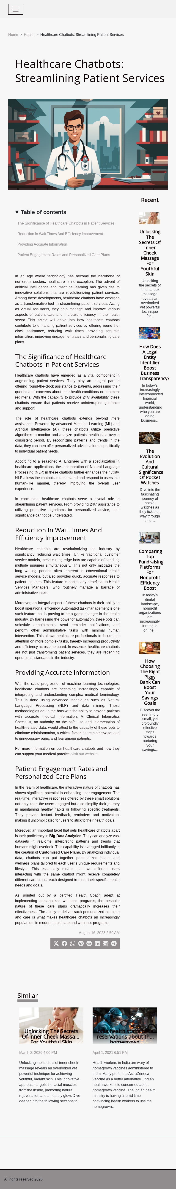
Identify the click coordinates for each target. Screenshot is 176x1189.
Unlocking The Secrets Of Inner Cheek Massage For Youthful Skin (150, 252)
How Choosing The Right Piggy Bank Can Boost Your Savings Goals (150, 682)
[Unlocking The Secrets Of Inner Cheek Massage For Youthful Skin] (149, 218)
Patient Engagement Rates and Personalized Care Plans (63, 255)
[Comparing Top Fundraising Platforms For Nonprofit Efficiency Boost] (149, 538)
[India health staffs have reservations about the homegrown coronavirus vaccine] (125, 1025)
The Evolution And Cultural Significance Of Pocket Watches (151, 467)
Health (29, 35)
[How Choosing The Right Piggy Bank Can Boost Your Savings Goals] (149, 648)
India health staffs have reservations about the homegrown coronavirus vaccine (124, 1039)
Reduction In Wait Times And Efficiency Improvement (60, 234)
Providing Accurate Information (42, 244)
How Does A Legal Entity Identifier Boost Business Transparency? (154, 362)
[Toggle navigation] (15, 9)
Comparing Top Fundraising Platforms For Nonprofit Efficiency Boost (151, 569)
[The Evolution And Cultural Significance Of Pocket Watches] (149, 438)
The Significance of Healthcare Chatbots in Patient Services (66, 223)
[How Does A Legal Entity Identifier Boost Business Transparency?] (149, 333)
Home (13, 35)
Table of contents (43, 212)
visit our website (85, 754)
